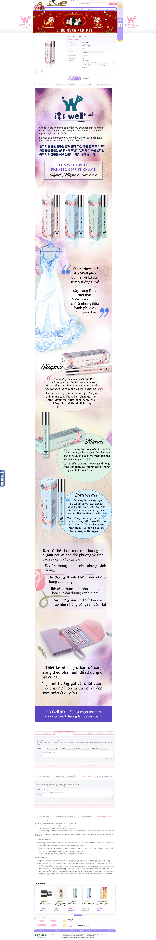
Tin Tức (70, 9)
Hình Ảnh (76, 9)
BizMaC (93, 937)
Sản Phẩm (63, 9)
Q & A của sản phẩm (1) (85, 84)
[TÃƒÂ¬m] (113, 5)
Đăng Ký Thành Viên (80, 0)
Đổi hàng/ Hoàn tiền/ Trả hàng (104, 84)
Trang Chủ (49, 9)
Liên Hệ (112, 9)
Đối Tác (82, 931)
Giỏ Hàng (95, 0)
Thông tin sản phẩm (44, 84)
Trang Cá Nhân (88, 0)
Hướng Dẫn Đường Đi (94, 931)
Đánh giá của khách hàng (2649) (64, 84)
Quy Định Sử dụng (56, 931)
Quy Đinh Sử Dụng (92, 9)
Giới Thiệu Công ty (42, 931)
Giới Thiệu (56, 9)
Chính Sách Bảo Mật (70, 931)
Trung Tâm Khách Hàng (110, 0)
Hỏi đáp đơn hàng (101, 0)
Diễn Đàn (83, 9)
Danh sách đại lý (103, 9)
